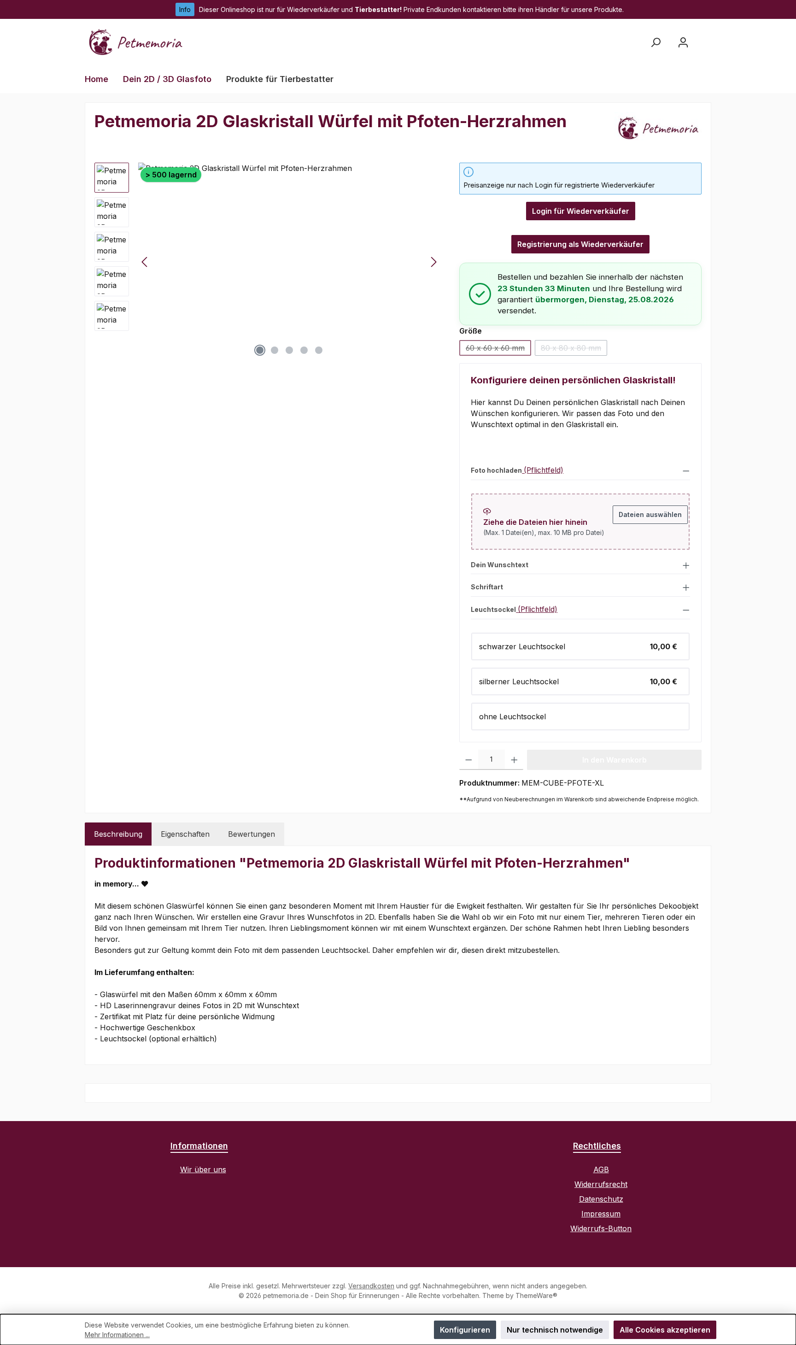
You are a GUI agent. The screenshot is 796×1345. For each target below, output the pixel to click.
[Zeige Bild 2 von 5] (274, 350)
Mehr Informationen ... (117, 1335)
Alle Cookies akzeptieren (665, 1329)
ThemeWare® (536, 1295)
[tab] (118, 834)
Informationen (199, 1146)
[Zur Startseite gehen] (135, 42)
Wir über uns (203, 1169)
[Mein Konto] (683, 42)
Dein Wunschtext (499, 565)
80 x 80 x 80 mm (574, 349)
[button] (580, 470)
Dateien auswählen (650, 514)
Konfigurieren (465, 1329)
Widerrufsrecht (600, 1184)
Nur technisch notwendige (555, 1329)
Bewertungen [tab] (251, 834)
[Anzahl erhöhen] (514, 760)
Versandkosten (371, 1286)
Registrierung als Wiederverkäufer (580, 244)
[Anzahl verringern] (468, 760)
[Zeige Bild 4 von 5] (304, 350)
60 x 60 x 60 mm (498, 349)
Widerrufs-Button (601, 1228)
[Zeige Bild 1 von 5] (259, 350)
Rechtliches (597, 1146)
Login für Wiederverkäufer (580, 211)
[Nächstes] (433, 262)
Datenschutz (601, 1199)
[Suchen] (655, 42)
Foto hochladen (496, 470)
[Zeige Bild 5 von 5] (318, 350)
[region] (267, 262)
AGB (601, 1169)
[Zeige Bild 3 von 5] (289, 350)
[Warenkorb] (705, 39)
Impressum (600, 1213)
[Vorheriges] (145, 262)
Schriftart (487, 587)
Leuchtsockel (493, 609)
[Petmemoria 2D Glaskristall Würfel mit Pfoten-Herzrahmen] (289, 262)
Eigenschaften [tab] (185, 834)
